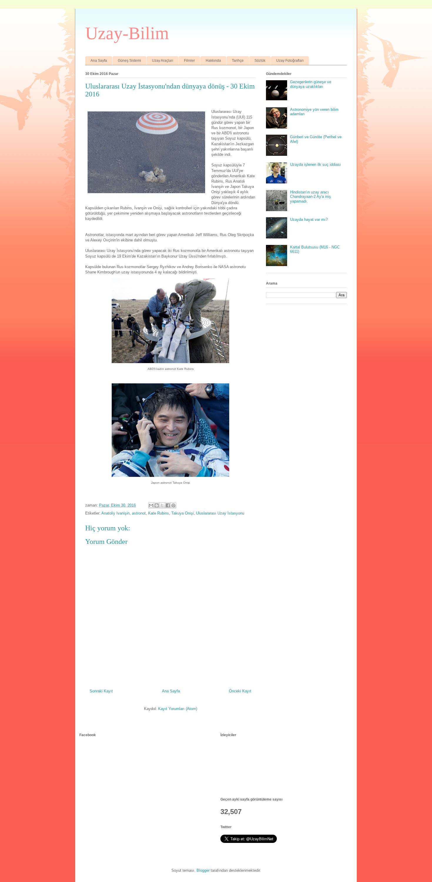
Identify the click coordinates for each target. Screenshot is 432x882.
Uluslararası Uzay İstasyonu (220, 513)
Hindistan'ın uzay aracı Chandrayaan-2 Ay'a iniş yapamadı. (310, 196)
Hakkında (213, 61)
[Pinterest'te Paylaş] (173, 505)
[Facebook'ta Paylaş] (168, 505)
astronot (139, 513)
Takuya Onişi (182, 513)
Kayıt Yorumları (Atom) (177, 708)
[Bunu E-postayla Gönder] (151, 505)
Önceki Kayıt (240, 691)
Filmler (189, 61)
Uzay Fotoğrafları (290, 61)
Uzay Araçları (162, 61)
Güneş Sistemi (129, 61)
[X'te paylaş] (162, 505)
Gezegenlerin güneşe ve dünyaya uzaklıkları (310, 84)
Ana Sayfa (99, 61)
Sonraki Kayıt (101, 691)
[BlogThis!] (157, 505)
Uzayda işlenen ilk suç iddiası (315, 164)
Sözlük (259, 61)
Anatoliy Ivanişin (115, 513)
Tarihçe (238, 61)
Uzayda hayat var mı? (309, 219)
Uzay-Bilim (127, 33)
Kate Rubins (158, 513)
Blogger (203, 870)
